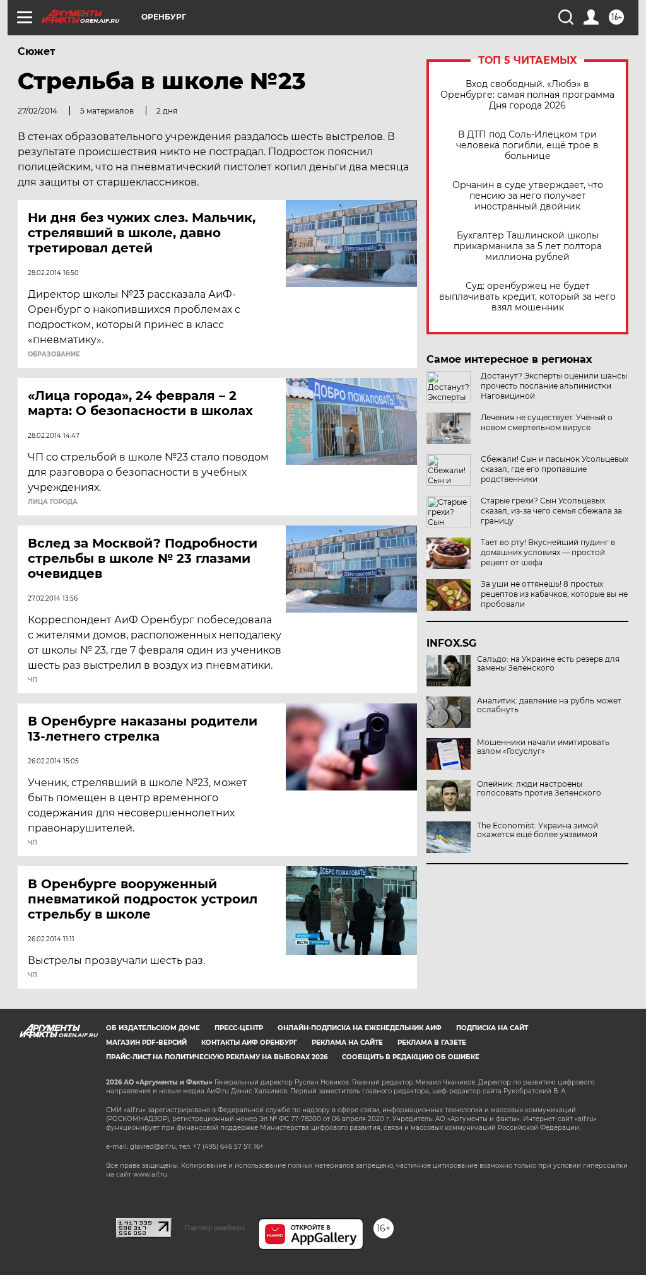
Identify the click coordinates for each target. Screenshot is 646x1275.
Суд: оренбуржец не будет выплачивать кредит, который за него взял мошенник (527, 297)
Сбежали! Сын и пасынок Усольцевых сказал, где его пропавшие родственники (554, 469)
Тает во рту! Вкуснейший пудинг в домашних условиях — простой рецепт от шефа (548, 552)
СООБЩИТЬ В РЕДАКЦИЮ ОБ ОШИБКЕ (410, 1057)
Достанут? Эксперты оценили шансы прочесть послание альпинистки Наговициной (554, 386)
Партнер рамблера (215, 1227)
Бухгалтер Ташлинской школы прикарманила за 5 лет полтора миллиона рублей (528, 246)
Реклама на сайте (347, 1042)
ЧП (32, 680)
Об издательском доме (153, 1028)
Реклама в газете (431, 1042)
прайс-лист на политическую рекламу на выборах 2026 (216, 1057)
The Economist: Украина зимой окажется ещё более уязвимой (537, 830)
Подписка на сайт (492, 1028)
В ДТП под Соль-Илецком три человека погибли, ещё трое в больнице (527, 145)
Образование (54, 354)
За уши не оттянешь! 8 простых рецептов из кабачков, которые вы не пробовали (554, 594)
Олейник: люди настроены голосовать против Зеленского (539, 788)
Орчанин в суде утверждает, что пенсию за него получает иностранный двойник (527, 196)
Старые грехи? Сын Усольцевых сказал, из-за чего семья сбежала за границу (551, 511)
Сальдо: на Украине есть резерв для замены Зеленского (548, 664)
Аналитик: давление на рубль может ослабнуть (549, 705)
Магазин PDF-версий (146, 1042)
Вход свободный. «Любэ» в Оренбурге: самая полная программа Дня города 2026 (527, 95)
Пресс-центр (238, 1028)
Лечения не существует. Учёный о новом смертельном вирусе (547, 422)
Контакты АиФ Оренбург (249, 1042)
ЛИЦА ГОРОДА (53, 502)
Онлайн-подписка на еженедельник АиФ (360, 1028)
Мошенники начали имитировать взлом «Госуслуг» (543, 747)
